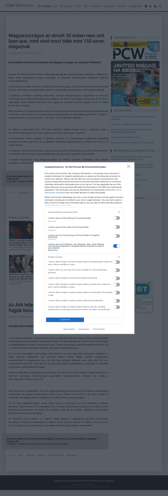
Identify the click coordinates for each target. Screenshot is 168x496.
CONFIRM (65, 320)
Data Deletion (69, 329)
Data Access (84, 329)
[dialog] (84, 248)
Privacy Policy (99, 329)
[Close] (129, 167)
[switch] (116, 218)
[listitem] (84, 212)
